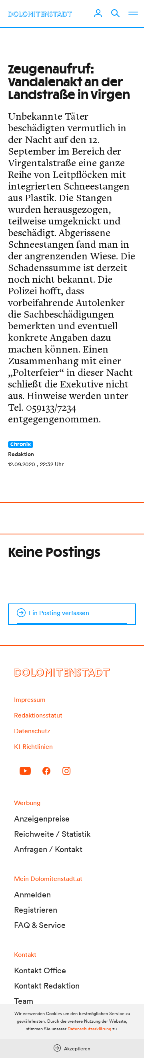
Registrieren (35, 910)
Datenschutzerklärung (89, 1028)
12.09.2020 (21, 464)
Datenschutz (32, 731)
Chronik (20, 444)
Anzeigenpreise (42, 819)
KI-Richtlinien (33, 746)
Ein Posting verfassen (59, 613)
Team (23, 1001)
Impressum (30, 699)
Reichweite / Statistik (52, 834)
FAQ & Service (40, 925)
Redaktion (21, 454)
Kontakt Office (40, 970)
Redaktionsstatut (38, 715)
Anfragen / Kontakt (48, 849)
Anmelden (32, 894)
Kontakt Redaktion (47, 986)
